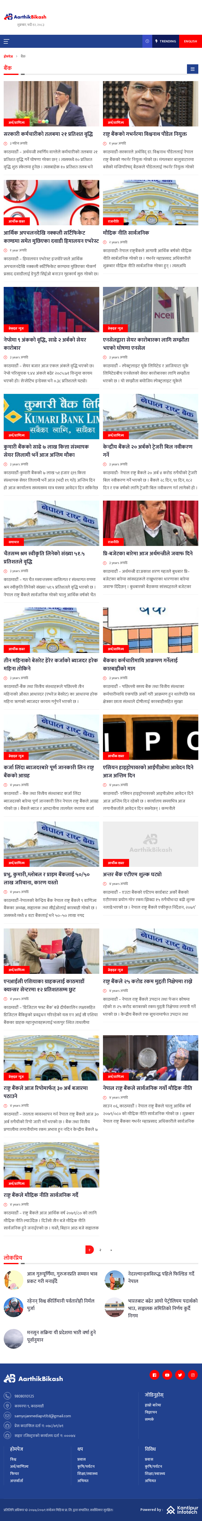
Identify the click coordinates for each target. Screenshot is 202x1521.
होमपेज (8, 56)
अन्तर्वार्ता (16, 1481)
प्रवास (81, 1459)
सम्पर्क (149, 1419)
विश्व (13, 1459)
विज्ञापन (151, 1412)
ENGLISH (190, 41)
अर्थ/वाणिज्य (19, 1466)
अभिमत (82, 1481)
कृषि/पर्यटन (86, 1466)
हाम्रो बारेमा (153, 1405)
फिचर (14, 1473)
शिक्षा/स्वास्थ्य (87, 1473)
